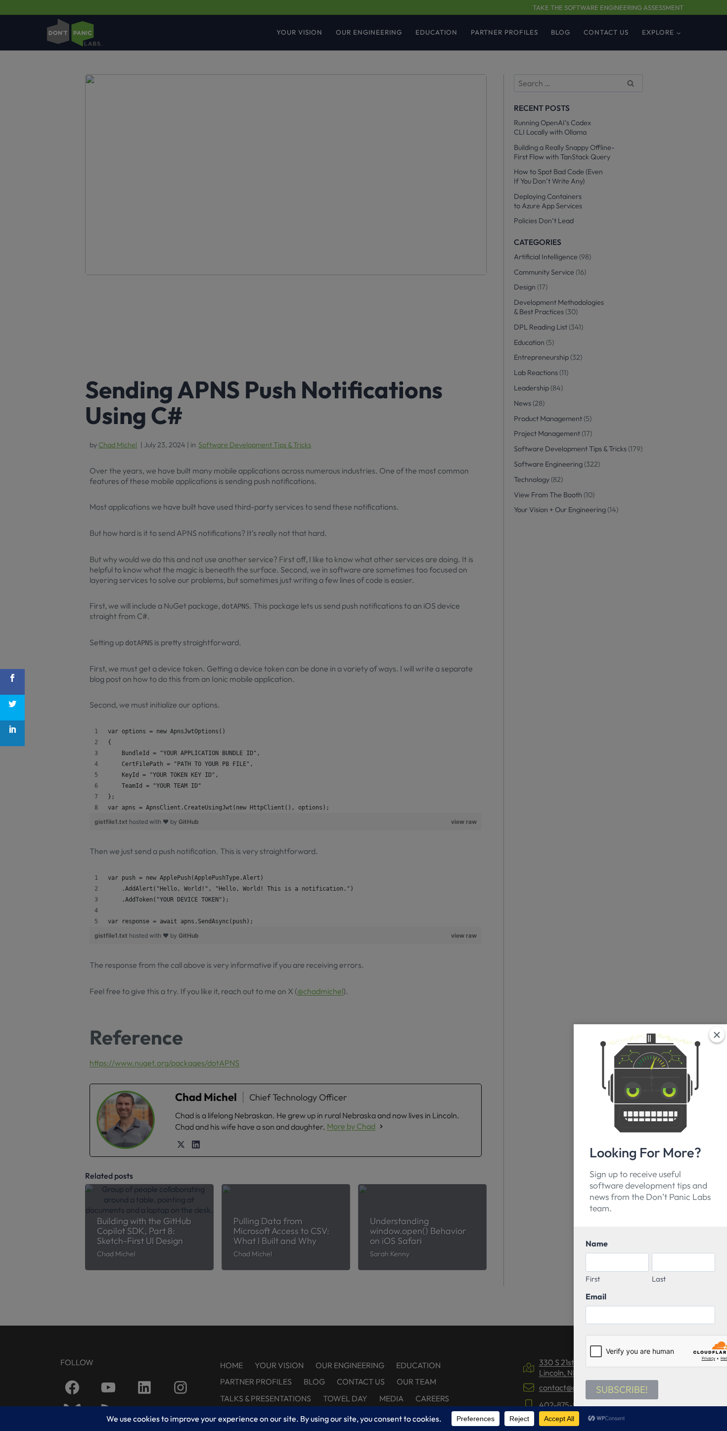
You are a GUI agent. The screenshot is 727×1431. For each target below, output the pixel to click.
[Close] (717, 1034)
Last (659, 1279)
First (593, 1279)
